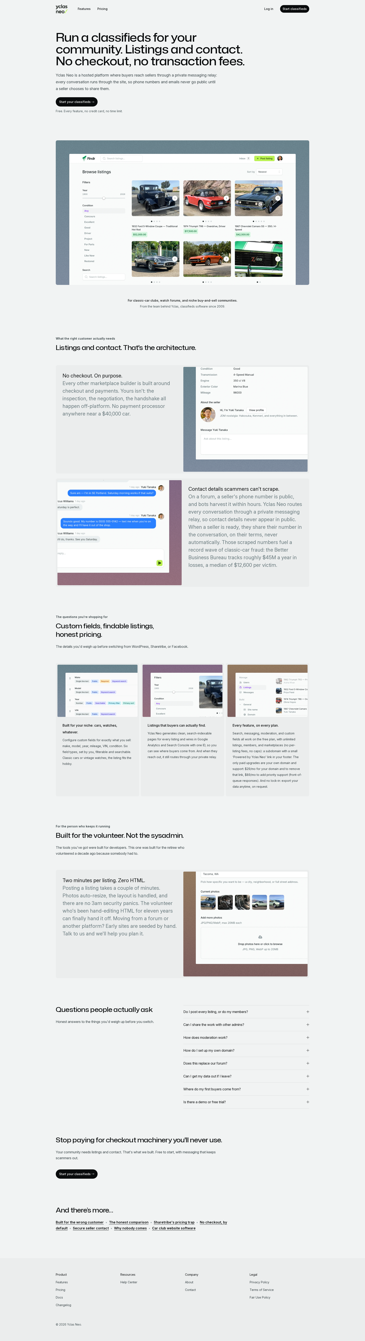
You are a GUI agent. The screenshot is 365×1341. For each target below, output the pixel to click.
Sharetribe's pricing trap (174, 1222)
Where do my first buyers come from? (212, 1089)
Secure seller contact (91, 1228)
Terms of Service (262, 1290)
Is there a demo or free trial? (204, 1102)
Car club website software (174, 1228)
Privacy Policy (259, 1282)
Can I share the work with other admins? (213, 1024)
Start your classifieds (75, 102)
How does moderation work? (205, 1037)
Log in (268, 9)
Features (84, 9)
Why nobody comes (130, 1228)
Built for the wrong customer (80, 1222)
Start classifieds (295, 9)
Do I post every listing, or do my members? (215, 1012)
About (189, 1282)
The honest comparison (128, 1222)
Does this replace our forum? (205, 1063)
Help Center (128, 1282)
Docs (59, 1297)
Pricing (102, 9)
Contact (190, 1290)
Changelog (63, 1305)
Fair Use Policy (260, 1297)
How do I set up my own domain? (208, 1050)
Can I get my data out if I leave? (207, 1076)
